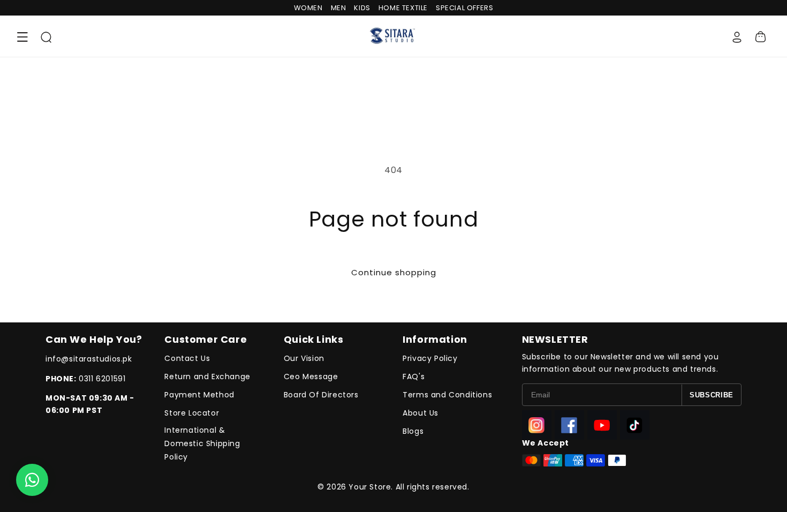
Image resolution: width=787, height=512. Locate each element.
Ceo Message (311, 376)
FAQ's (414, 376)
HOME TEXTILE (403, 8)
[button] (22, 37)
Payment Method (199, 394)
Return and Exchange (207, 376)
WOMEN (308, 8)
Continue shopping (393, 272)
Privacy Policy (430, 358)
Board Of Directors (321, 394)
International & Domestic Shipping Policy (202, 443)
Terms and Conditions (447, 394)
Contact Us (187, 358)
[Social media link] (536, 425)
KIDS (362, 8)
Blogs (413, 431)
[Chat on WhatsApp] (32, 480)
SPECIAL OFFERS (464, 8)
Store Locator (191, 413)
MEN (338, 8)
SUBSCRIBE (711, 395)
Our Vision (304, 358)
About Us (420, 413)
